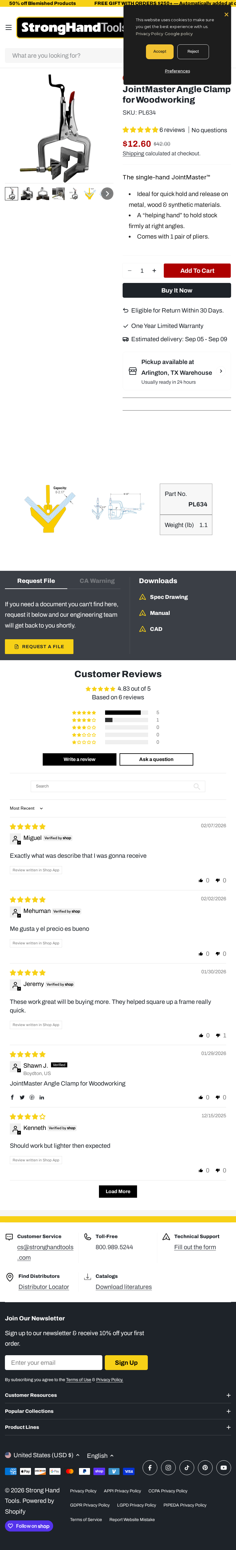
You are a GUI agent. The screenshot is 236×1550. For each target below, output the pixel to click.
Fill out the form (195, 1247)
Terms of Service (86, 1519)
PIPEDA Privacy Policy (184, 1505)
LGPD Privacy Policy (136, 1505)
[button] (11, 193)
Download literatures (124, 1286)
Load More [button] (118, 1191)
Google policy (179, 33)
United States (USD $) (43, 1455)
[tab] (36, 583)
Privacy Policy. (109, 1379)
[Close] (226, 13)
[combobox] (118, 55)
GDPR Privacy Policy (90, 1505)
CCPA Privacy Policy (167, 1491)
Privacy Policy (83, 1491)
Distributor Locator (43, 1286)
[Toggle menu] (8, 27)
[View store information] (221, 371)
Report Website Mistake (132, 1519)
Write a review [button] (80, 759)
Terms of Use (78, 1379)
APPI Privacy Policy (122, 1491)
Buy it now (176, 290)
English (97, 1455)
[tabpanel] (62, 626)
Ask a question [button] (156, 759)
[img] (27, 826)
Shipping (133, 153)
